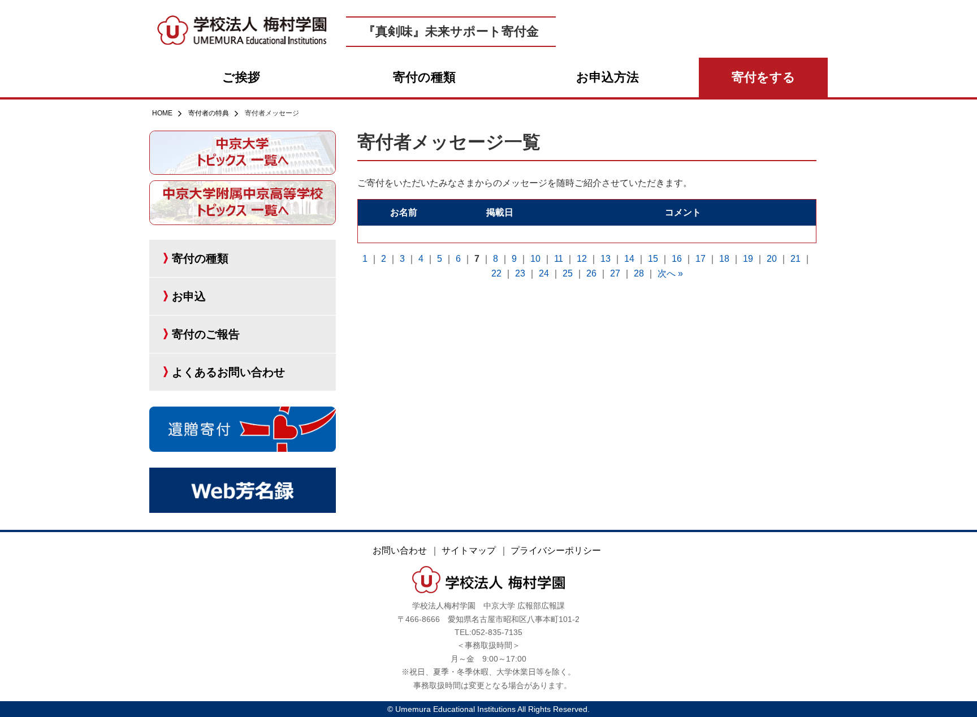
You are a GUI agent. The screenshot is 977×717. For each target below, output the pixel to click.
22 (496, 273)
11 (558, 259)
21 (795, 259)
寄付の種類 (424, 77)
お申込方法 (607, 77)
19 (748, 259)
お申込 (189, 296)
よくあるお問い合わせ (228, 372)
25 (568, 273)
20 (772, 259)
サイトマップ (469, 550)
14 (629, 259)
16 (677, 259)
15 (653, 259)
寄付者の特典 (208, 113)
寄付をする (764, 77)
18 (724, 259)
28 (639, 273)
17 (700, 259)
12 (582, 259)
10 (535, 259)
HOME (162, 113)
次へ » (670, 273)
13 (605, 259)
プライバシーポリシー (556, 550)
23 (520, 273)
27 (615, 273)
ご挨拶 (241, 77)
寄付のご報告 (206, 334)
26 (591, 273)
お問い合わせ (400, 550)
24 (544, 273)
